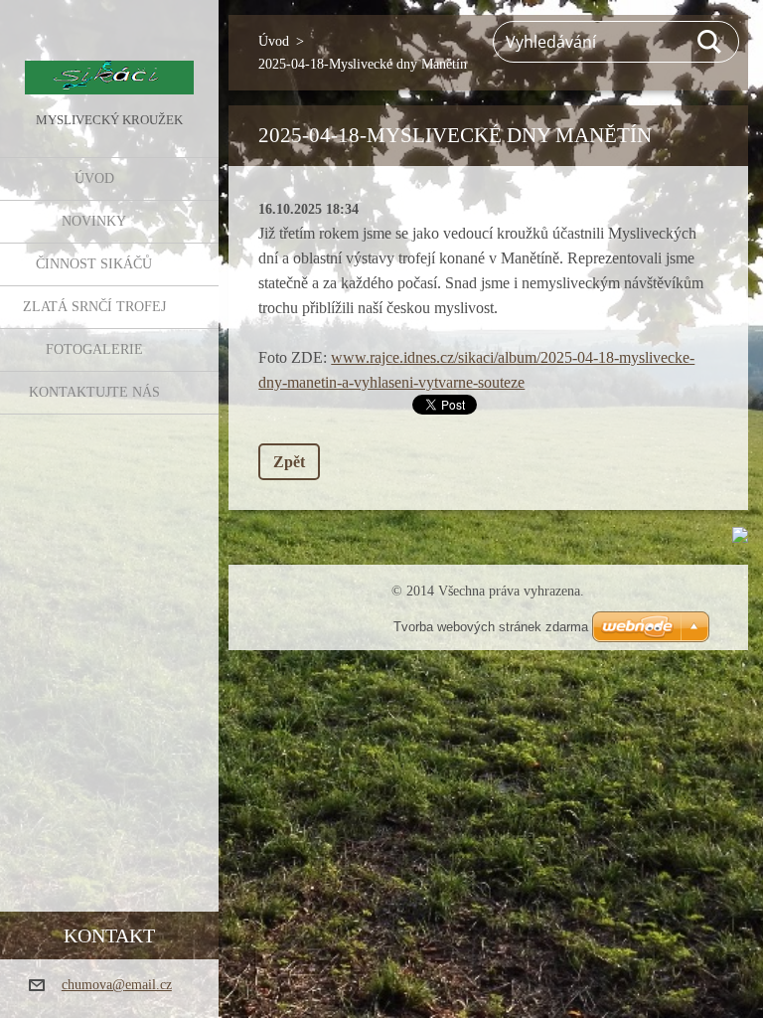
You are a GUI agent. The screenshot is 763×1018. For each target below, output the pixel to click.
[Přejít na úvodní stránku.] (109, 53)
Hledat (710, 42)
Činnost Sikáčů (94, 263)
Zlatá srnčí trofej (94, 306)
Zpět (289, 461)
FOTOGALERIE (94, 349)
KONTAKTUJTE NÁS (94, 392)
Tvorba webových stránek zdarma (490, 626)
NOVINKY (94, 221)
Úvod (94, 178)
